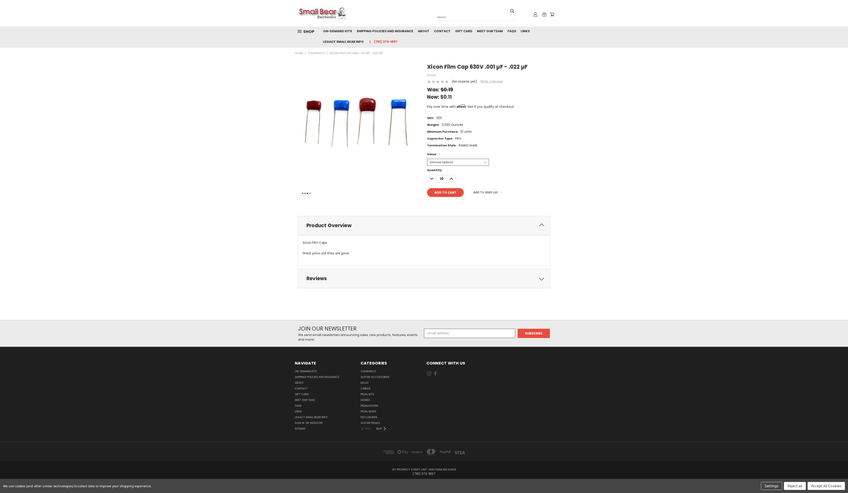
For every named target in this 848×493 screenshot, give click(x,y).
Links (525, 31)
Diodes (365, 400)
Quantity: (434, 170)
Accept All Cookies (826, 486)
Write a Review (491, 81)
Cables (366, 388)
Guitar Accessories (375, 377)
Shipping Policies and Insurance (385, 31)
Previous (836, 479)
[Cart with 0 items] (552, 14)
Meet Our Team (490, 31)
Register (316, 423)
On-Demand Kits (337, 31)
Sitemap (300, 429)
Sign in (300, 423)
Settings (771, 486)
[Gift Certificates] (544, 14)
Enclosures (369, 417)
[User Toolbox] (535, 14)
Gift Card (463, 31)
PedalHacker (369, 406)
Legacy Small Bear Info (343, 42)
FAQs (511, 31)
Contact (442, 31)
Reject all (794, 486)
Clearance (368, 371)
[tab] (424, 225)
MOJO (364, 383)
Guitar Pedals (370, 423)
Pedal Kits (367, 394)
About (423, 31)
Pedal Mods (368, 411)
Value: (433, 154)
